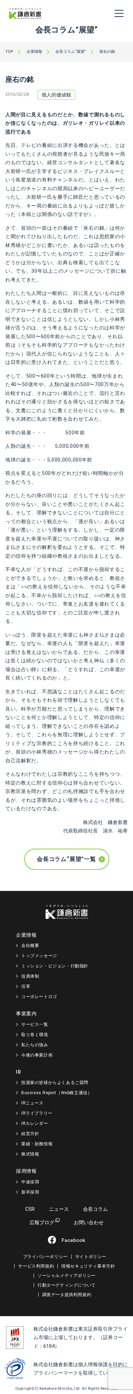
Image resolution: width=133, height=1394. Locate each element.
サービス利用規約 (36, 1266)
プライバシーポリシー (45, 1256)
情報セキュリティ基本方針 (88, 1266)
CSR (30, 1209)
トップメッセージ (39, 955)
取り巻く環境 (34, 1034)
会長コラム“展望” (70, 51)
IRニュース (32, 1103)
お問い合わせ (89, 1222)
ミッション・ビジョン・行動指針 (54, 966)
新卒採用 (30, 1192)
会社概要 (30, 945)
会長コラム (95, 1209)
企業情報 (34, 51)
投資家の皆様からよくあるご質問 (54, 1082)
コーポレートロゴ (39, 996)
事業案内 (26, 1013)
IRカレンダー (34, 1123)
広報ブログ (41, 1222)
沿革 (25, 986)
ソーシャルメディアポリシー (67, 1275)
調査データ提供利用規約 (67, 1294)
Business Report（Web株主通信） (56, 1092)
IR (18, 1072)
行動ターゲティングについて (67, 1285)
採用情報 (26, 1171)
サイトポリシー (90, 1256)
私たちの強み (34, 1044)
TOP (9, 51)
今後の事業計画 (36, 1055)
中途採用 (30, 1181)
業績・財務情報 (36, 1143)
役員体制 (30, 976)
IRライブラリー (36, 1113)
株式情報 (30, 1154)
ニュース (59, 1209)
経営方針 (30, 1133)
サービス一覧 (34, 1024)
